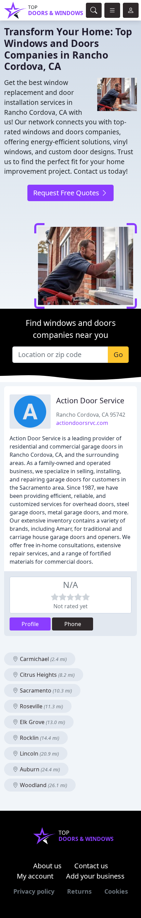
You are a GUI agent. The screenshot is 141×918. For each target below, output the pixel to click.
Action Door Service (90, 400)
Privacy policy (33, 891)
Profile (30, 624)
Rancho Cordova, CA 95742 (90, 414)
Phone (72, 624)
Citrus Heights (46, 674)
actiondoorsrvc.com (82, 423)
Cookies (116, 891)
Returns (79, 891)
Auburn (39, 769)
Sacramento (45, 690)
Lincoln (38, 753)
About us (47, 865)
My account (35, 876)
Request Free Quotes (67, 192)
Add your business (95, 876)
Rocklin (38, 738)
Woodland (42, 785)
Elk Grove (41, 722)
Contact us (91, 865)
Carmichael (42, 659)
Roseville (40, 706)
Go (118, 354)
